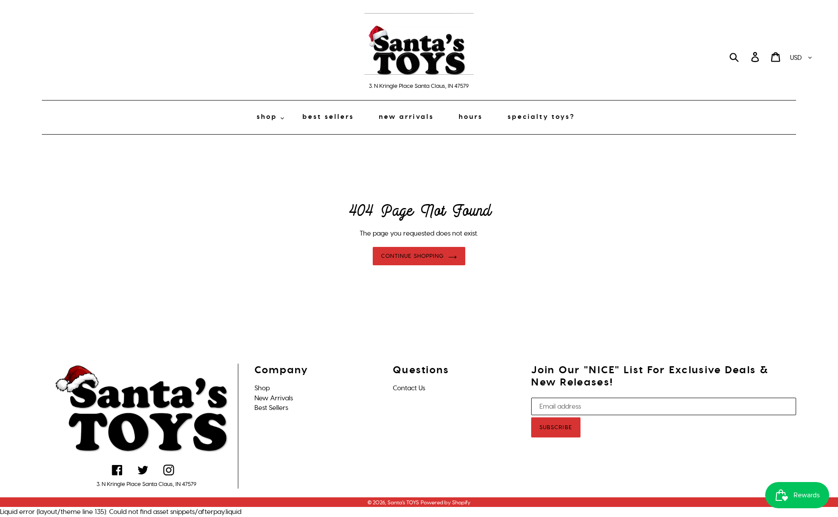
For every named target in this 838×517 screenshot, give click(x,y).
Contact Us (409, 388)
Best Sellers (271, 408)
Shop (262, 388)
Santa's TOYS (403, 503)
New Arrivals (273, 398)
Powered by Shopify (446, 503)
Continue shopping (412, 256)
